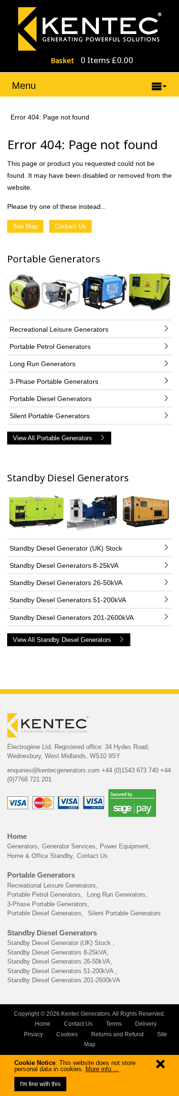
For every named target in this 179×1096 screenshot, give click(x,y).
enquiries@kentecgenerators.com (53, 770)
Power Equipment (124, 846)
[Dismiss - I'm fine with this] (160, 1066)
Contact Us (70, 226)
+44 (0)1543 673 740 (130, 770)
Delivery (146, 1023)
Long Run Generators (116, 894)
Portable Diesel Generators (44, 913)
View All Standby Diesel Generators (62, 639)
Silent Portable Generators (124, 913)
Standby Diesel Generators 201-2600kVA (63, 980)
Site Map (25, 226)
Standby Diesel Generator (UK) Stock (60, 942)
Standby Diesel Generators (68, 477)
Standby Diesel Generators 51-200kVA (61, 971)
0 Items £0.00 (107, 59)
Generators (22, 846)
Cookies (67, 1034)
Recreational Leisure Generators (51, 885)
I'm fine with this (40, 1084)
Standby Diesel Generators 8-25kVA (57, 952)
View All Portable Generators (52, 438)
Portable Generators (53, 258)
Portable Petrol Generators (44, 894)
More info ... (102, 1069)
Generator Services (68, 846)
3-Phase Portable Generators (47, 904)
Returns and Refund (117, 1034)
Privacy (33, 1034)
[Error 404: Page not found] (89, 28)
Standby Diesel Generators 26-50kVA (58, 961)
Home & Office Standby (40, 855)
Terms (114, 1023)
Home (17, 836)
